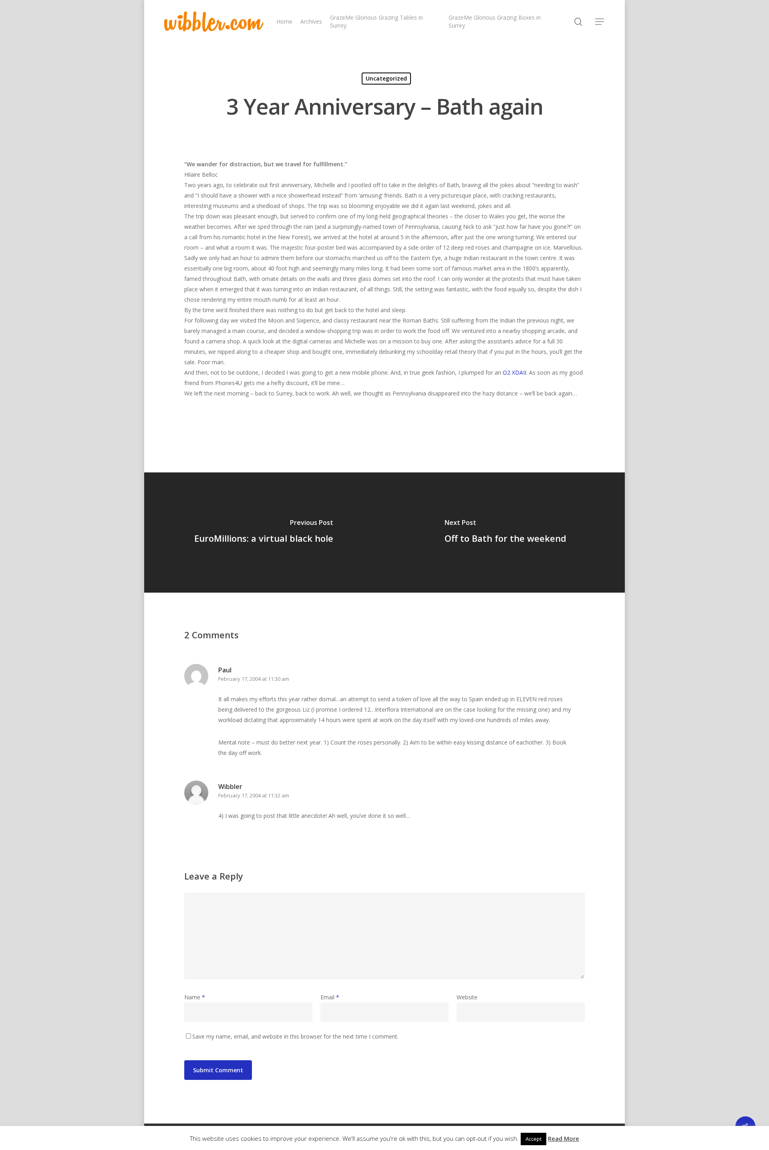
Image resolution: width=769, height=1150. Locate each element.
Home (284, 21)
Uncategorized (386, 78)
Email (329, 997)
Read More (563, 1138)
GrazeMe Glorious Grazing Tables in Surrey (376, 21)
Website (467, 997)
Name (194, 997)
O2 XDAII (514, 372)
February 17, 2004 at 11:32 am (253, 795)
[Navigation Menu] (600, 22)
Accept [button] (533, 1138)
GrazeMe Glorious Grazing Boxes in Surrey (495, 21)
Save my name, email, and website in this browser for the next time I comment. (295, 1036)
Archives (311, 21)
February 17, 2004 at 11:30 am (253, 678)
